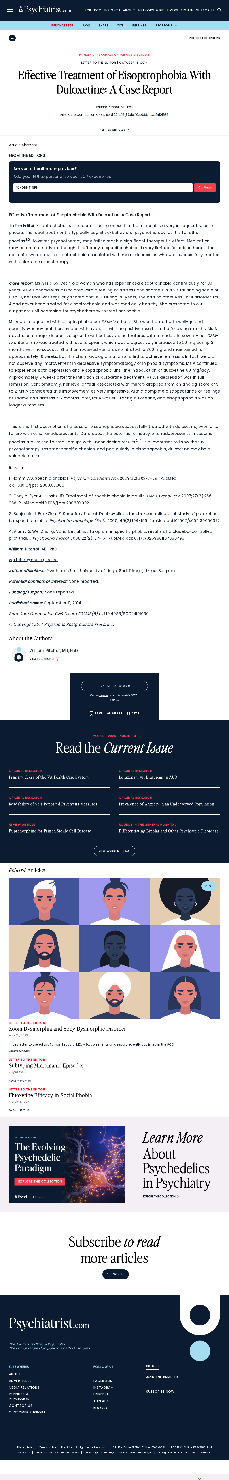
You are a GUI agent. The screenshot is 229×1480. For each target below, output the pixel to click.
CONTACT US (20, 1405)
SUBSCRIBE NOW (160, 1391)
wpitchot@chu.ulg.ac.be (33, 560)
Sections (164, 25)
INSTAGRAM (103, 1387)
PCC (98, 10)
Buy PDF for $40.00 (114, 686)
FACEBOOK (102, 1381)
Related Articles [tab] (112, 130)
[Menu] (10, 10)
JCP (88, 10)
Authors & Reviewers (158, 10)
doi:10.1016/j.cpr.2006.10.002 (62, 503)
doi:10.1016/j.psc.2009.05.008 (36, 485)
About (129, 10)
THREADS (101, 1401)
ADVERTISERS (20, 1381)
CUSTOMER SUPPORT (27, 1412)
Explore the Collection (159, 1196)
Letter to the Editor (98, 62)
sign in (103, 695)
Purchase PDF (62, 25)
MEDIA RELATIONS (24, 1387)
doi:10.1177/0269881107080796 (155, 538)
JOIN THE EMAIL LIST (164, 1376)
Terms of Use (47, 1447)
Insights (112, 10)
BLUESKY (100, 1407)
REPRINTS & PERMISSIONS (20, 1396)
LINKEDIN (100, 1394)
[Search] (219, 10)
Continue (205, 187)
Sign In (187, 10)
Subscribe (205, 10)
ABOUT (15, 1374)
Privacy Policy (25, 1447)
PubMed (169, 478)
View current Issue (114, 851)
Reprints (139, 25)
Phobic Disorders (204, 38)
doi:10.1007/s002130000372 (193, 520)
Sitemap (206, 1452)
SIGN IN (152, 1366)
